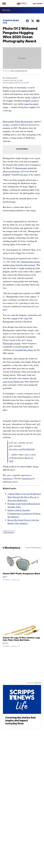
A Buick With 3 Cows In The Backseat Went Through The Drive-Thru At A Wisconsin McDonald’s (24, 497)
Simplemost (8, 478)
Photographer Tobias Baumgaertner (18, 121)
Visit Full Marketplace (33, 547)
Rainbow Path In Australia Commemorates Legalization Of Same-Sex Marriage (24, 513)
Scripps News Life (11, 21)
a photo (34, 97)
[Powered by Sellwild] (37, 683)
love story (24, 174)
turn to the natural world (22, 90)
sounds (14, 318)
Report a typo (8, 532)
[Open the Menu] (4, 3)
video (26, 318)
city (15, 103)
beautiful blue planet (24, 349)
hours (25, 186)
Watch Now (37, 3)
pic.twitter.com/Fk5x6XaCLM (21, 449)
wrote (37, 193)
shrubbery (29, 403)
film (7, 124)
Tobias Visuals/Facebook (18, 71)
